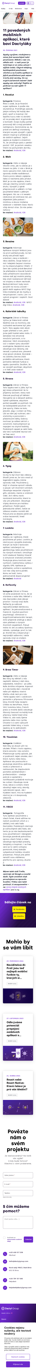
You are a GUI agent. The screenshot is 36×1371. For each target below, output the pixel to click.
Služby (3, 8)
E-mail (6, 1184)
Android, (18, 437)
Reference (18, 8)
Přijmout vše (18, 1364)
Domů (3, 1319)
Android (17, 150)
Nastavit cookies (18, 1357)
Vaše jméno (9, 1175)
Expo (26, 8)
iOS (23, 150)
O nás (11, 8)
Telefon (7, 1193)
